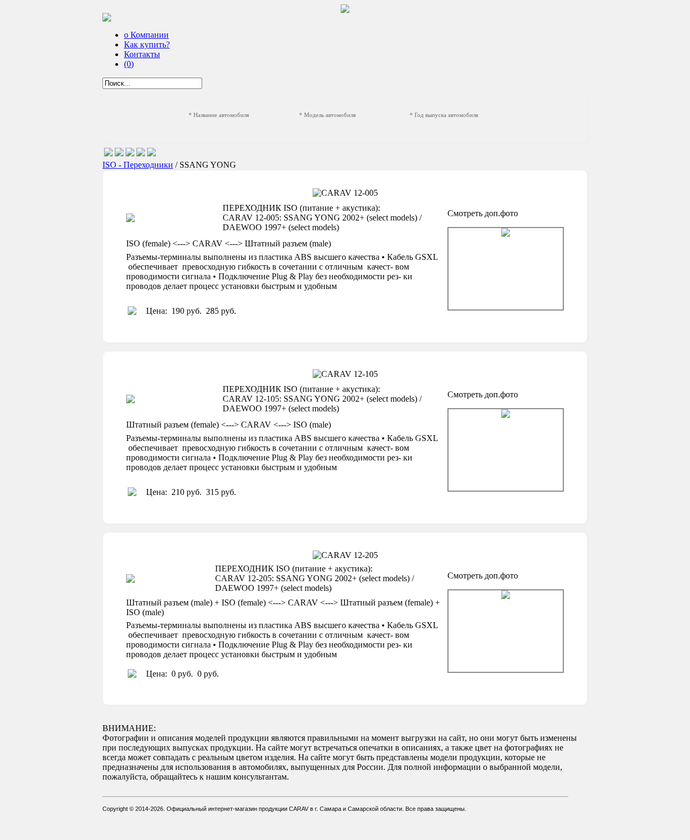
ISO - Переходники (137, 164)
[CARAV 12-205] (505, 631)
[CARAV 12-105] (505, 450)
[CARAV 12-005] (505, 269)
